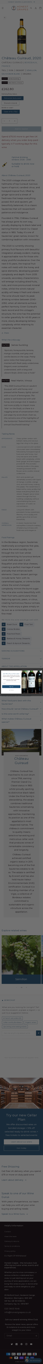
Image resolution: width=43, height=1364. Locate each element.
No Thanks (11, 690)
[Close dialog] (41, 672)
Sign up (11, 686)
